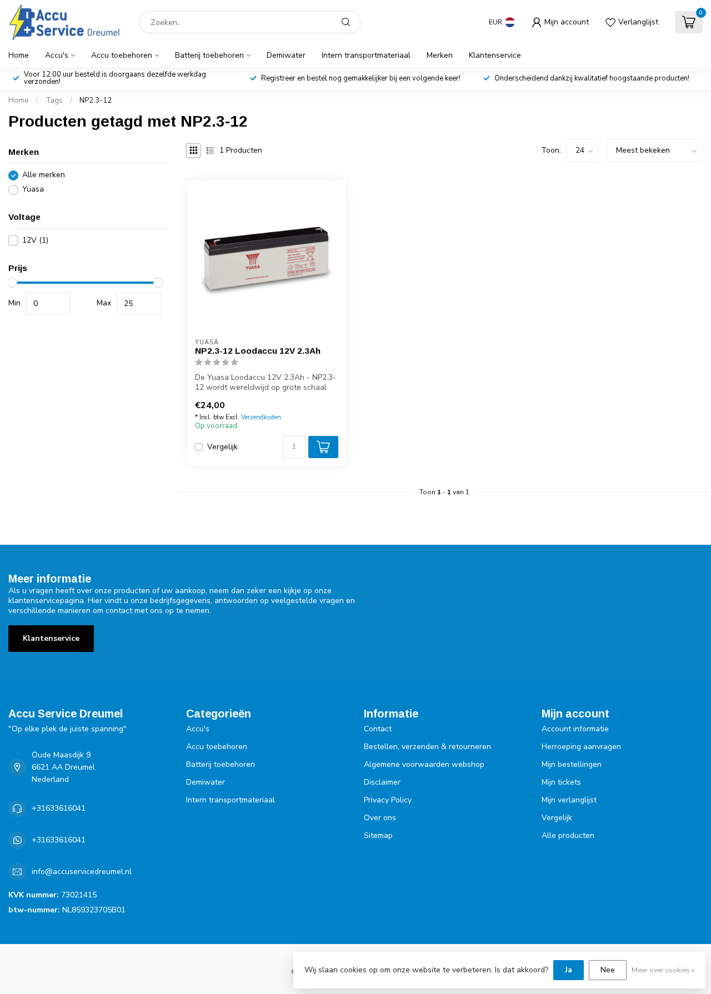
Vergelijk (222, 447)
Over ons (380, 817)
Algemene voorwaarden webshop (424, 764)
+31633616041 (59, 808)
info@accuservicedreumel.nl (82, 871)
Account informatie (575, 729)
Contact (378, 729)
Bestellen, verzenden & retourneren (427, 746)
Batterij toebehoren (209, 55)
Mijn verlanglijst (569, 800)
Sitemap (378, 835)
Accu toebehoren (121, 55)
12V (35, 240)
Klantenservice (495, 55)
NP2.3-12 (95, 101)
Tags (54, 101)
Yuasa (33, 189)
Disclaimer (382, 782)
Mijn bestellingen (572, 764)
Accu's (56, 55)
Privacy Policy (388, 800)
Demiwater (286, 55)
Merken (440, 55)
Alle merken (43, 175)
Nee (607, 970)
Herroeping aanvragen (581, 746)
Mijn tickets (561, 782)
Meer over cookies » (663, 970)
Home (18, 55)
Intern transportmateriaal (366, 55)
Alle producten (568, 835)
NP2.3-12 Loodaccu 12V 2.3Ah (258, 350)
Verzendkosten (261, 417)
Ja (568, 970)
